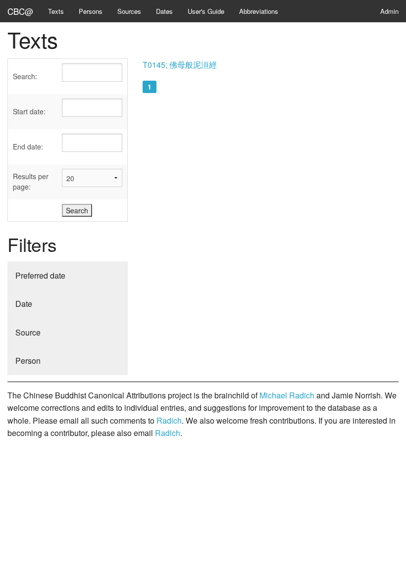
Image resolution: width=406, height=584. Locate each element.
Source (28, 332)
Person (28, 360)
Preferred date (40, 275)
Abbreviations (258, 11)
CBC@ (20, 11)
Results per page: (31, 181)
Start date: (29, 111)
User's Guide (206, 11)
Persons (90, 11)
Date (23, 303)
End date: (28, 146)
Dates (164, 11)
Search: (25, 76)
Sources (129, 11)
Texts (56, 11)
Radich (169, 420)
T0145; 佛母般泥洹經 (180, 64)
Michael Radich (286, 395)
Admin (389, 11)
